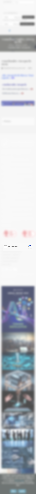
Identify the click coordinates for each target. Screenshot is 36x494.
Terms (31, 249)
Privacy (27, 249)
